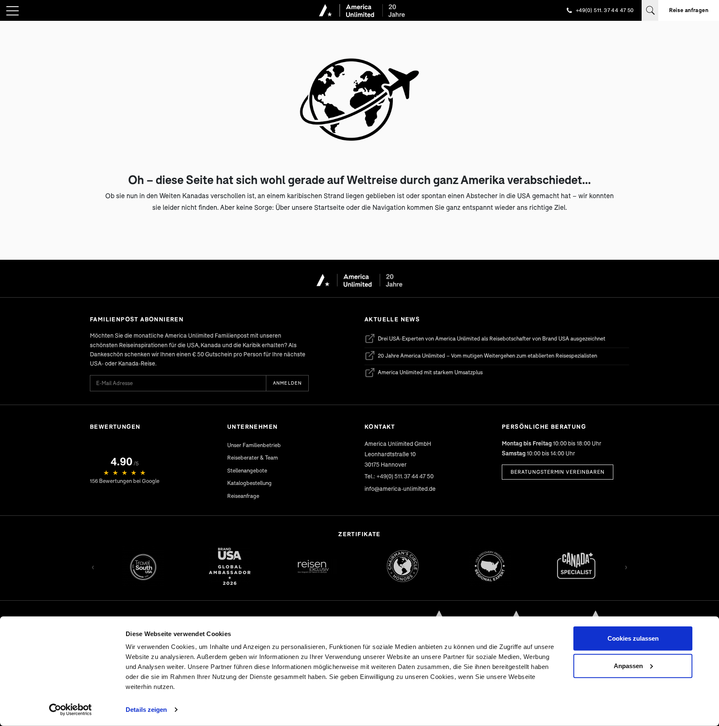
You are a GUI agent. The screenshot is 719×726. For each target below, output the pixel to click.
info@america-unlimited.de (400, 488)
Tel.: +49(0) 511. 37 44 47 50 (399, 476)
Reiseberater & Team (252, 457)
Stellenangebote (247, 470)
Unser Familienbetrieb (254, 445)
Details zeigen (146, 709)
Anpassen (628, 665)
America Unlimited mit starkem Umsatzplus (423, 374)
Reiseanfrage (243, 495)
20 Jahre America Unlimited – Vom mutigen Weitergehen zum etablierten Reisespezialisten (480, 357)
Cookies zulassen (633, 638)
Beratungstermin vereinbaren (558, 472)
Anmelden (287, 382)
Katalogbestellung (249, 483)
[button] (12, 11)
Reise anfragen (688, 10)
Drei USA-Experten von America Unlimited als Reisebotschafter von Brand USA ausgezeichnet (484, 340)
